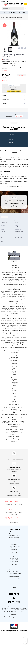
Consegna (4, 95)
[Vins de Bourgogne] (11, 4)
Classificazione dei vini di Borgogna (14, 572)
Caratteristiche (9, 116)
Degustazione (8, 114)
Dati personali (14, 552)
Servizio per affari (14, 560)
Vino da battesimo (14, 563)
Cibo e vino (17, 114)
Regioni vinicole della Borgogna (14, 575)
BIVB (15, 441)
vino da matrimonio (14, 561)
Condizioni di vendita (14, 551)
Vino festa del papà (14, 566)
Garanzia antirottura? (6, 99)
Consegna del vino (14, 558)
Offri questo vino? (5, 103)
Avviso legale (14, 549)
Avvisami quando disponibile (14, 91)
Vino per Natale (14, 564)
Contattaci (14, 587)
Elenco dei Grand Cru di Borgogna (14, 573)
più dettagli (4, 70)
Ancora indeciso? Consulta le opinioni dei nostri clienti (14, 521)
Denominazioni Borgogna (14, 576)
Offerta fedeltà (14, 545)
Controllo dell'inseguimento (14, 546)
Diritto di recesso (14, 548)
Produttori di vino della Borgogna (14, 578)
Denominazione (19, 116)
